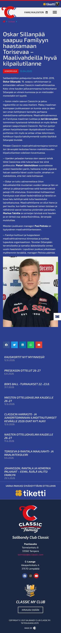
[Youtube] (36, 575)
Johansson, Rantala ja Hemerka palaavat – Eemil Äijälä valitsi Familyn (27, 471)
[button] (11, 71)
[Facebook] (24, 575)
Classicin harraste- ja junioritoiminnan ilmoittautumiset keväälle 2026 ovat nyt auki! (30, 418)
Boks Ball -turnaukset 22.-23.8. (27, 384)
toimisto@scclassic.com (30, 554)
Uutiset (11, 21)
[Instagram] (30, 575)
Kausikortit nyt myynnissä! (24, 357)
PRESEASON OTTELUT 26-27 (22, 370)
